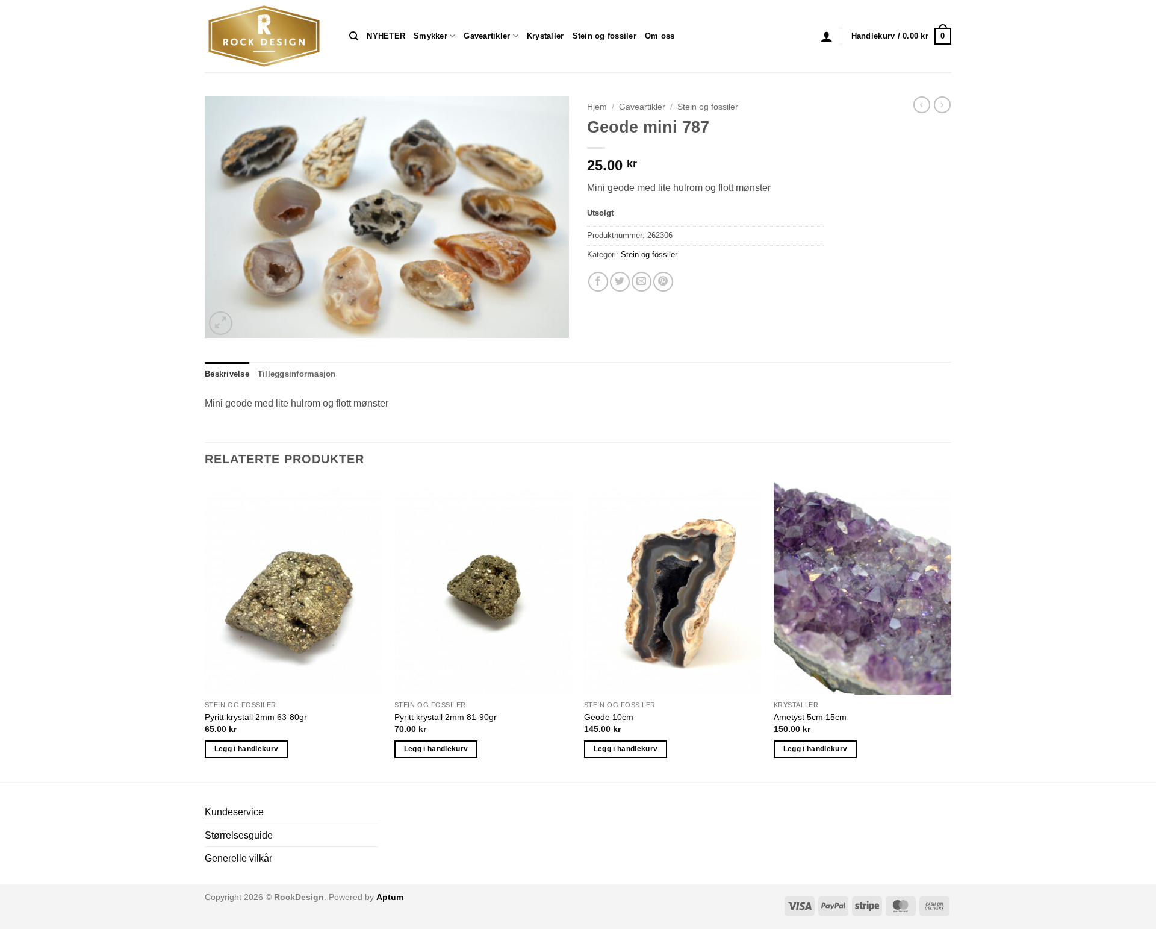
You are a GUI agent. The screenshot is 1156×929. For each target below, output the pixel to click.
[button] (827, 36)
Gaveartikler (487, 35)
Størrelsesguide (239, 835)
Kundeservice (234, 812)
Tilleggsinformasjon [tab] (297, 373)
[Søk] (353, 36)
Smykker (430, 35)
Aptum (389, 897)
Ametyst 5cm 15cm (810, 717)
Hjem (597, 106)
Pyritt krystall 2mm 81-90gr (445, 717)
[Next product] (921, 104)
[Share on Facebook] (598, 282)
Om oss (660, 35)
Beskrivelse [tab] (227, 373)
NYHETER (386, 35)
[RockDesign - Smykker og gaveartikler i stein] (268, 36)
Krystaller (545, 35)
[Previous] (205, 630)
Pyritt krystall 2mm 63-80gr (256, 717)
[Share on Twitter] (620, 282)
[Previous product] (942, 104)
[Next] (951, 630)
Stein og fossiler (604, 35)
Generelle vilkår (238, 858)
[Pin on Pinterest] (663, 282)
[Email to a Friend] (641, 282)
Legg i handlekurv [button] (246, 748)
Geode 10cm (608, 717)
